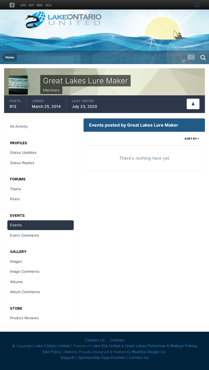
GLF (31, 5)
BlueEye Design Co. (149, 351)
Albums (16, 282)
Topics (15, 189)
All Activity (19, 126)
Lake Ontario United (52, 345)
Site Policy (51, 351)
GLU (48, 5)
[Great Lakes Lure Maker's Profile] (193, 104)
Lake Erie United (106, 345)
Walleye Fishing (183, 345)
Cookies (117, 340)
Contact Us (95, 340)
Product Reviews (24, 318)
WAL (39, 5)
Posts (15, 199)
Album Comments (25, 292)
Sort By (191, 138)
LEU (23, 5)
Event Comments (24, 235)
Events (16, 225)
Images (16, 261)
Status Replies (22, 163)
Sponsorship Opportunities (101, 357)
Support (67, 357)
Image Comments (24, 271)
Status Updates (23, 152)
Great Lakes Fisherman (145, 345)
